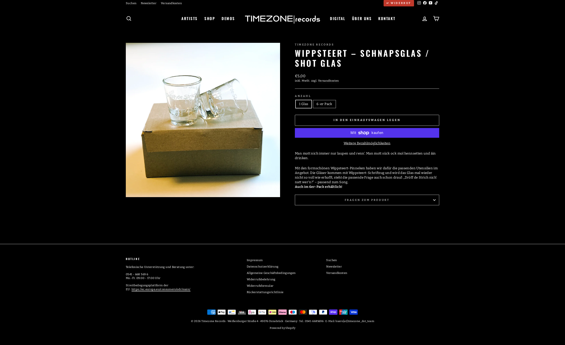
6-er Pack (324, 104)
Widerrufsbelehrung (261, 279)
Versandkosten (171, 3)
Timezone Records (314, 44)
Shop (209, 18)
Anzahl (303, 96)
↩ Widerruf (398, 3)
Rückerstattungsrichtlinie (265, 292)
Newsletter (148, 3)
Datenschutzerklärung (263, 266)
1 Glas (303, 104)
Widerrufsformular (260, 285)
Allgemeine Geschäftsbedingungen (271, 273)
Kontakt (386, 18)
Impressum (255, 260)
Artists (189, 18)
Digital (337, 18)
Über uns (362, 18)
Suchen (131, 3)
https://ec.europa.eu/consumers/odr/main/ (161, 289)
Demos (228, 18)
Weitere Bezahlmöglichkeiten (367, 143)
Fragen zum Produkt (367, 200)
